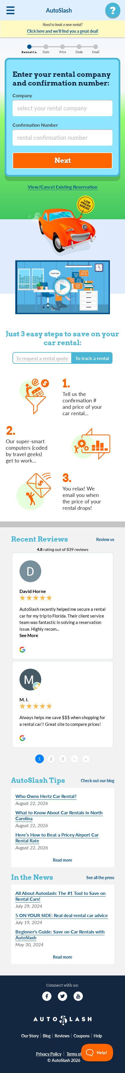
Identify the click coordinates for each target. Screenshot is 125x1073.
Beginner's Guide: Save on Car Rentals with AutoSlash (60, 934)
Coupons (82, 1036)
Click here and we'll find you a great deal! (62, 31)
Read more (62, 860)
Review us (105, 539)
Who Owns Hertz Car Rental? (45, 796)
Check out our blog (97, 780)
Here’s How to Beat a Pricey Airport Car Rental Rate (57, 837)
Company (22, 95)
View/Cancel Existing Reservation (62, 187)
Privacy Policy (48, 1054)
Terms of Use (78, 1054)
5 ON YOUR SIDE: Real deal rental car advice (61, 915)
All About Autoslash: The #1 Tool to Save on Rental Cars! (60, 896)
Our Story (30, 1036)
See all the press (100, 877)
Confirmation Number (35, 125)
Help (98, 1036)
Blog (47, 1036)
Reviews (62, 1036)
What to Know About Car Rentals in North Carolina (59, 815)
